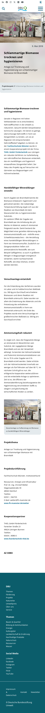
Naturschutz (11, 640)
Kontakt (23, 692)
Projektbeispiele (7, 86)
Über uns (10, 607)
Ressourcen (11, 643)
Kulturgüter (11, 631)
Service (9, 610)
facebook (10, 661)
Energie (9, 628)
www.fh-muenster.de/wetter (16, 503)
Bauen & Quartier (13, 622)
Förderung (10, 594)
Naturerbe (10, 600)
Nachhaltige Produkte (15, 637)
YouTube (9, 674)
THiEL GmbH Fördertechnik (16, 152)
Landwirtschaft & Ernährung (18, 634)
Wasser (9, 646)
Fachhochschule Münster (18, 146)
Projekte (9, 597)
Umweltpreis (11, 603)
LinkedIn (9, 658)
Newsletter (35, 692)
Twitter (9, 667)
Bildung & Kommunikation (17, 625)
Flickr (8, 670)
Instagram (10, 664)
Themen (9, 591)
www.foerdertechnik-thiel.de (16, 538)
